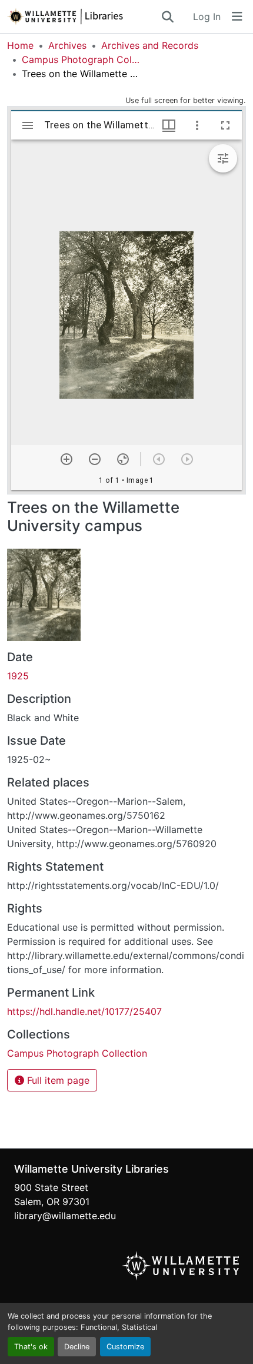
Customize (125, 1346)
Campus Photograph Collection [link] (80, 59)
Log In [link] (207, 16)
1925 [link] (18, 676)
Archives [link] (67, 45)
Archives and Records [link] (149, 45)
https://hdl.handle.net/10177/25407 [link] (84, 1011)
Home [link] (20, 45)
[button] (83, 16)
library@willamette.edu (65, 1216)
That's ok (31, 1346)
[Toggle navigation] (237, 16)
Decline (76, 1346)
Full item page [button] (56, 1080)
